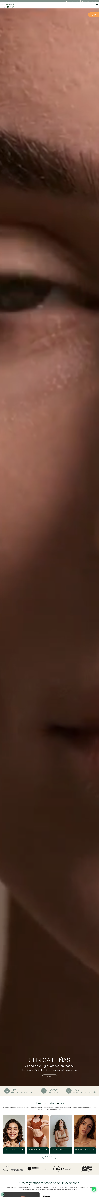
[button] (94, 1189)
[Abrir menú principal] (97, 5)
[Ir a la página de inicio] (8, 5)
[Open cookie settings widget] (2, 1194)
